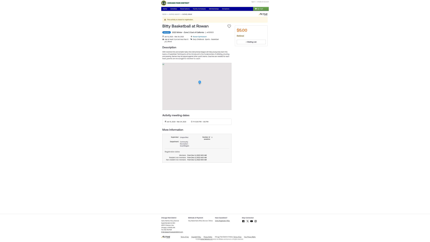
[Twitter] (247, 222)
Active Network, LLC (206, 239)
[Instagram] (255, 222)
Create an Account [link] (263, 2)
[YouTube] (251, 222)
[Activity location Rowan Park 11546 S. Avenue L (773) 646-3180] (200, 81)
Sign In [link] (254, 2)
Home (164, 14)
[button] (229, 26)
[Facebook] (243, 222)
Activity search (174, 14)
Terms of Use (237, 237)
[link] (200, 37)
